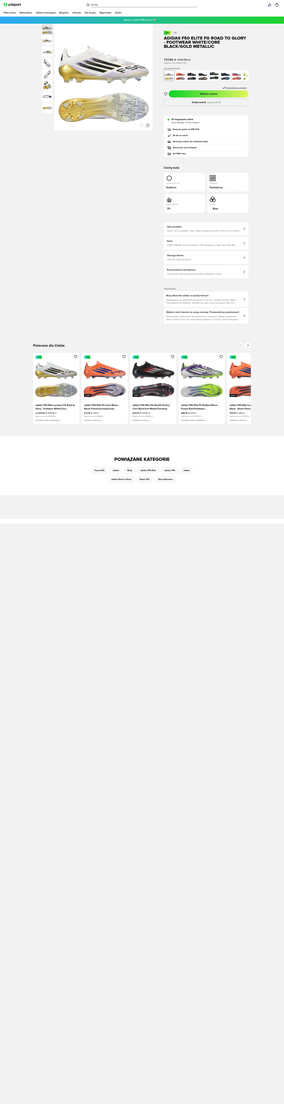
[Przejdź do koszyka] (276, 4)
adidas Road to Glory (121, 479)
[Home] (12, 5)
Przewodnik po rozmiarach (236, 88)
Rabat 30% (145, 479)
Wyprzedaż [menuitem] (105, 13)
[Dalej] (147, 125)
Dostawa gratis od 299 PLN (186, 129)
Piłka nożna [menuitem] (10, 13)
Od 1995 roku (179, 154)
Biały (129, 470)
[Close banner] (280, 20)
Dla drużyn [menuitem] (90, 13)
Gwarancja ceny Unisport (185, 148)
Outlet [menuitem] (118, 13)
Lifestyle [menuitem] (76, 13)
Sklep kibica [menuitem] (26, 13)
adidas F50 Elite (148, 470)
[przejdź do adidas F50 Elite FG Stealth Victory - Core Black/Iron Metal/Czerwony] (191, 75)
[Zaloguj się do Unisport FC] (269, 4)
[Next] (248, 345)
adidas (116, 470)
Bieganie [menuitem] (64, 13)
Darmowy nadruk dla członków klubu (190, 142)
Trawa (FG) (99, 470)
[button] (47, 40)
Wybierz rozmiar (208, 94)
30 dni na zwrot (180, 135)
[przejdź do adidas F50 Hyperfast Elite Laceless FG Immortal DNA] (225, 75)
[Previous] (241, 345)
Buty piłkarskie (165, 479)
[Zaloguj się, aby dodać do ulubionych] (166, 94)
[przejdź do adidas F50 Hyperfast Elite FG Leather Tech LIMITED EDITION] (203, 75)
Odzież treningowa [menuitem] (46, 13)
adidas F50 (169, 470)
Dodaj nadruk (206, 102)
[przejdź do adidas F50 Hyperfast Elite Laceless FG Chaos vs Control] (236, 75)
